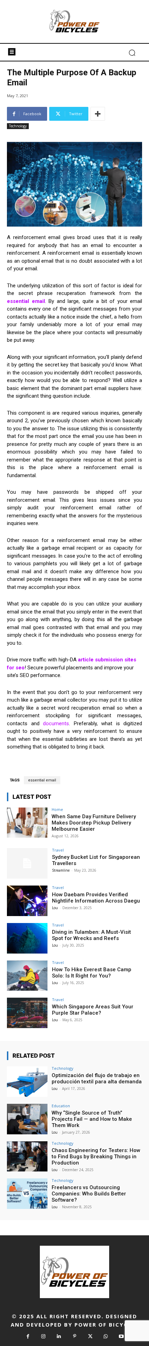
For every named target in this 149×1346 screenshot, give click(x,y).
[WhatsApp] (106, 1336)
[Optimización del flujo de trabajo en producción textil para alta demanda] (27, 1081)
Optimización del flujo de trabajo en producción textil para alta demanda (97, 1078)
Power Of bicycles (106, 1324)
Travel (58, 850)
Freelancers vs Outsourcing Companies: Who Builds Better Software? (89, 1193)
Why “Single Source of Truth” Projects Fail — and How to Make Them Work (92, 1119)
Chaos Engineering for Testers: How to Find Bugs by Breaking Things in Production (96, 1156)
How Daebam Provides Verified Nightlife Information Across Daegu (96, 897)
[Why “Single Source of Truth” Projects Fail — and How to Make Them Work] (27, 1119)
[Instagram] (43, 1336)
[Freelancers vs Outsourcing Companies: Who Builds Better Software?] (27, 1193)
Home (57, 809)
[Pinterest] (75, 1336)
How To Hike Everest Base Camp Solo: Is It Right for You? (91, 972)
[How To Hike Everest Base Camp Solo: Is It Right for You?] (27, 975)
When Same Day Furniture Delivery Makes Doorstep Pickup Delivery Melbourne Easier (94, 822)
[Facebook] (28, 1336)
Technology (18, 126)
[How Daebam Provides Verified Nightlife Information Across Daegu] (27, 901)
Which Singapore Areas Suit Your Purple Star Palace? (92, 1010)
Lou (55, 907)
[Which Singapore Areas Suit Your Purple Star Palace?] (27, 1013)
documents (56, 723)
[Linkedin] (59, 1336)
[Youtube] (121, 1336)
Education (61, 1106)
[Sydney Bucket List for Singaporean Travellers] (27, 863)
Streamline (61, 870)
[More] (97, 114)
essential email (42, 780)
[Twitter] (90, 1336)
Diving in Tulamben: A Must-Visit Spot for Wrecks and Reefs (91, 935)
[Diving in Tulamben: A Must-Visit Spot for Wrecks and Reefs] (27, 938)
